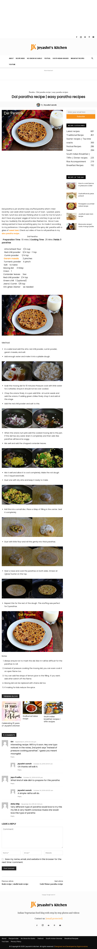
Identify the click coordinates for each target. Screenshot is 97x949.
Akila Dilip (15, 804)
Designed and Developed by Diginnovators (71, 946)
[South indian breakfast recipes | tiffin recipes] (53, 707)
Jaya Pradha (16, 777)
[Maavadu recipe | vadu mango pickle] (71, 226)
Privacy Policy (16, 941)
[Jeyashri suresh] (38, 105)
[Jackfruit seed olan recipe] (71, 216)
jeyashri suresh (25, 763)
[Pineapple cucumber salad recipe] (71, 206)
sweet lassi (14, 230)
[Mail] (85, 37)
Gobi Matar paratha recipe (51, 884)
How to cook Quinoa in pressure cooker (86, 184)
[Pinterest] (89, 37)
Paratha (32, 92)
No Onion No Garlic (34, 58)
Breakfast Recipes (77, 58)
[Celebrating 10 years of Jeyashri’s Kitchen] (11, 711)
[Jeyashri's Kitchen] (48, 47)
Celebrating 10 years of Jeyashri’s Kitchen (11, 724)
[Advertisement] (48, 17)
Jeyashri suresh (50, 105)
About (11, 58)
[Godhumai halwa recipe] (32, 707)
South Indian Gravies (61, 58)
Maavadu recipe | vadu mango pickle (86, 225)
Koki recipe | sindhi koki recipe (15, 884)
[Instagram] (81, 37)
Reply (12, 757)
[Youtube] (93, 37)
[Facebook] (77, 37)
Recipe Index (20, 58)
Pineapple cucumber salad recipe (86, 205)
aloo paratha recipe (11, 233)
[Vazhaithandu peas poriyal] (71, 196)
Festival (47, 58)
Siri (12, 741)
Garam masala (12, 258)
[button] (92, 58)
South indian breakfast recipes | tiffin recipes (52, 719)
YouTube (12, 64)
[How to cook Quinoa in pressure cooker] (71, 185)
